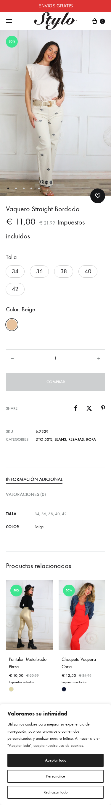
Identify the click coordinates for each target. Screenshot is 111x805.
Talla (11, 257)
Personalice (55, 776)
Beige (39, 526)
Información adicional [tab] (34, 479)
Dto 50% (44, 439)
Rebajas (76, 439)
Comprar (55, 381)
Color (20, 309)
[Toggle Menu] (9, 21)
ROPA (91, 439)
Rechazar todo (55, 792)
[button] (15, 271)
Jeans (60, 439)
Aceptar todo (55, 760)
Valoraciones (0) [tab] (26, 494)
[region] (55, 754)
